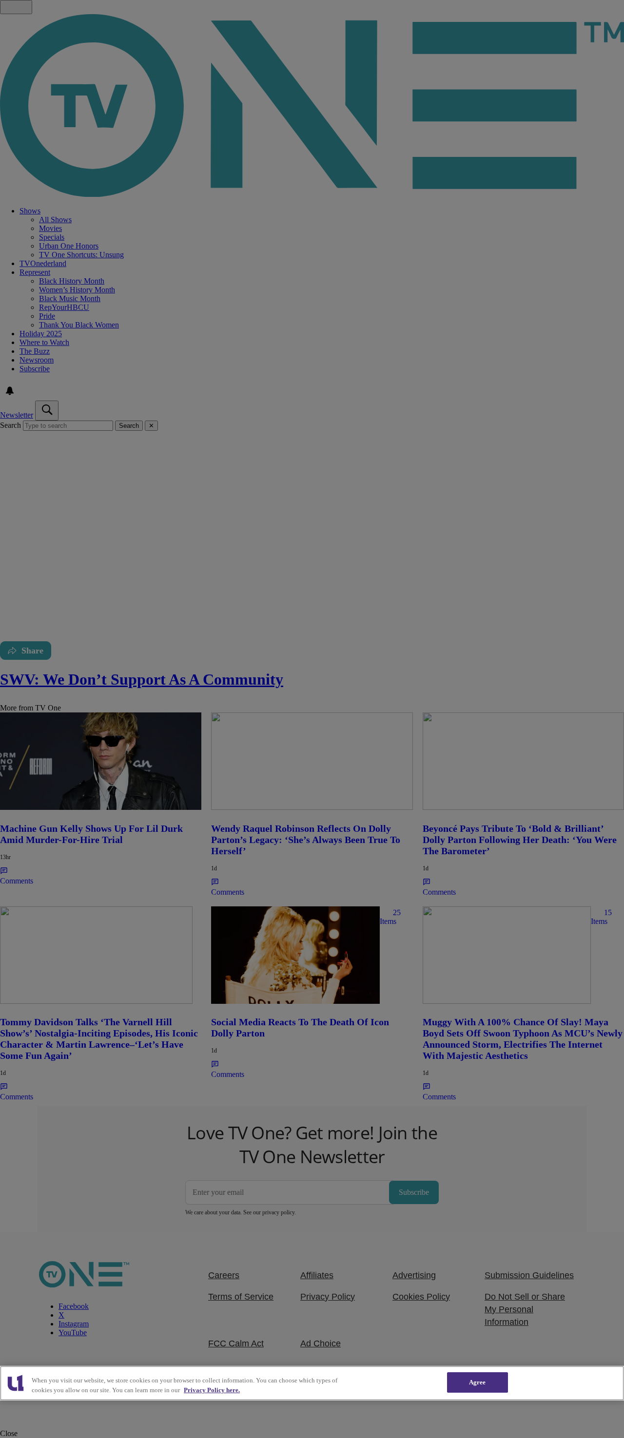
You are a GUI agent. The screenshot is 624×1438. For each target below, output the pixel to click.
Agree (477, 1382)
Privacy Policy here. (212, 1390)
